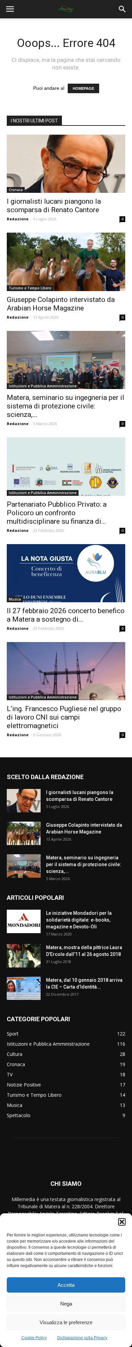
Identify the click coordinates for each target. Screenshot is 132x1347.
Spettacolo (18, 1115)
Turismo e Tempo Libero (30, 288)
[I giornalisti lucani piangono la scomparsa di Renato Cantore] (66, 164)
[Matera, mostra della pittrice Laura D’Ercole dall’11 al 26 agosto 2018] (24, 955)
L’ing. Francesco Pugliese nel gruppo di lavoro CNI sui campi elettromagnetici (64, 717)
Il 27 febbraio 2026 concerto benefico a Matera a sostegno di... (66, 615)
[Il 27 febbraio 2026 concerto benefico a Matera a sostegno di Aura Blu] (66, 573)
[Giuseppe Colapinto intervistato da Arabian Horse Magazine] (66, 262)
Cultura (14, 1054)
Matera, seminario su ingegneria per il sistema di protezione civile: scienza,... (65, 406)
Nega (66, 1304)
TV (10, 1074)
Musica (15, 599)
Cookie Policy (34, 1337)
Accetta (66, 1285)
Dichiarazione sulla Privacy (82, 1337)
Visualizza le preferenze (66, 1322)
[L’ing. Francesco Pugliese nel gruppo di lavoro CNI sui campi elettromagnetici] (66, 671)
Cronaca (16, 189)
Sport (13, 1033)
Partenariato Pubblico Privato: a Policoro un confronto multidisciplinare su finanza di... (57, 512)
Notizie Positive (24, 1084)
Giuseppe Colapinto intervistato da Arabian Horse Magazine (61, 304)
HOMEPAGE (83, 88)
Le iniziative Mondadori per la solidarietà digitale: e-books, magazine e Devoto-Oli (79, 919)
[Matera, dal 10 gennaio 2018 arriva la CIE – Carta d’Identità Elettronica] (24, 988)
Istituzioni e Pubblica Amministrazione (42, 386)
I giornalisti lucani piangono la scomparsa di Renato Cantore (54, 205)
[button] (121, 1221)
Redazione (17, 218)
